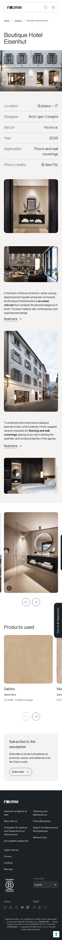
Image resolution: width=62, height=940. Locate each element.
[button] (26, 602)
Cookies (8, 862)
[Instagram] (5, 907)
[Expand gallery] (9, 588)
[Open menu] (53, 7)
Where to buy (40, 837)
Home (6, 20)
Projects (18, 20)
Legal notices (11, 850)
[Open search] (45, 7)
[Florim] (14, 7)
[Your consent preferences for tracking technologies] (56, 934)
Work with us (10, 821)
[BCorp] (9, 892)
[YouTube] (16, 907)
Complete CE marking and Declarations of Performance (15, 831)
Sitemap (8, 869)
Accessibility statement (16, 841)
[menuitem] (16, 813)
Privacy (8, 856)
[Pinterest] (10, 907)
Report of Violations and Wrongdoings (45, 829)
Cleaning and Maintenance (40, 813)
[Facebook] (22, 907)
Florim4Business (42, 821)
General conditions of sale (15, 813)
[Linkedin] (27, 907)
